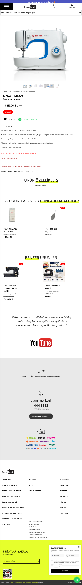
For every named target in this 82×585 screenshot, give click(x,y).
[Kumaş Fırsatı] (7, 474)
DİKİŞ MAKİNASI (16, 91)
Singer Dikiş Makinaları (28, 91)
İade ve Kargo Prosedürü (9, 158)
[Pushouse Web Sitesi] (78, 574)
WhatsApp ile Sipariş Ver (30, 119)
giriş (53, 7)
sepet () (72, 7)
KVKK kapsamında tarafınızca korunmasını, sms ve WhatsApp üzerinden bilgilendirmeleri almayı (66, 565)
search (80, 13)
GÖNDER (65, 571)
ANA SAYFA (6, 91)
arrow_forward (38, 561)
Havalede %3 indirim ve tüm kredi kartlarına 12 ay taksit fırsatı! (21, 166)
